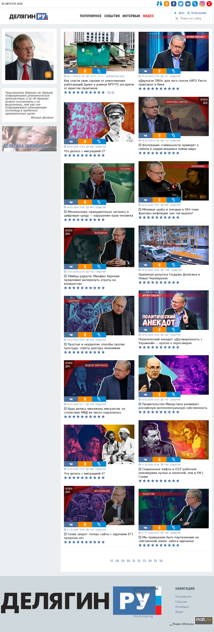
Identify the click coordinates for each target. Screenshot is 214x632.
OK (85, 71)
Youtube (139, 601)
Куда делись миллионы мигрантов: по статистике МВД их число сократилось (94, 410)
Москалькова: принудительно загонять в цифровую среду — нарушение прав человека (98, 213)
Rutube (138, 606)
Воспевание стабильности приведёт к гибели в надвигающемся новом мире (169, 147)
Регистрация (198, 12)
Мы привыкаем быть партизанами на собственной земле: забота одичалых (169, 539)
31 (133, 561)
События (112, 16)
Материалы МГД (115, 76)
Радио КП (140, 611)
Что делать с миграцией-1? (84, 473)
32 (139, 561)
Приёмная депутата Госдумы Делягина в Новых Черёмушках (169, 276)
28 (117, 561)
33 (144, 561)
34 (150, 561)
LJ (99, 71)
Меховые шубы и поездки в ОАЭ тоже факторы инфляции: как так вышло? (169, 211)
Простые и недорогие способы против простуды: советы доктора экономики (94, 346)
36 (161, 561)
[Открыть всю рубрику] (29, 138)
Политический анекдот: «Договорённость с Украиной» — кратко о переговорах (170, 341)
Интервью (131, 16)
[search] (177, 18)
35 (155, 561)
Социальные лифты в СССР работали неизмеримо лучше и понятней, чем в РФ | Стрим (171, 473)
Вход (181, 12)
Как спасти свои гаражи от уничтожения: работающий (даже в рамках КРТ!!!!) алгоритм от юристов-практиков (99, 84)
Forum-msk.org (143, 616)
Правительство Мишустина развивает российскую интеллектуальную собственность (173, 406)
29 (123, 561)
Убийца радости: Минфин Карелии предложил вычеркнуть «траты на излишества (92, 280)
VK (71, 71)
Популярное (91, 16)
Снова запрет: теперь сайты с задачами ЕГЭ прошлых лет (98, 536)
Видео (148, 16)
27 (111, 561)
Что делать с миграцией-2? (84, 151)
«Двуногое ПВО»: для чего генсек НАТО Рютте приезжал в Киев (173, 82)
